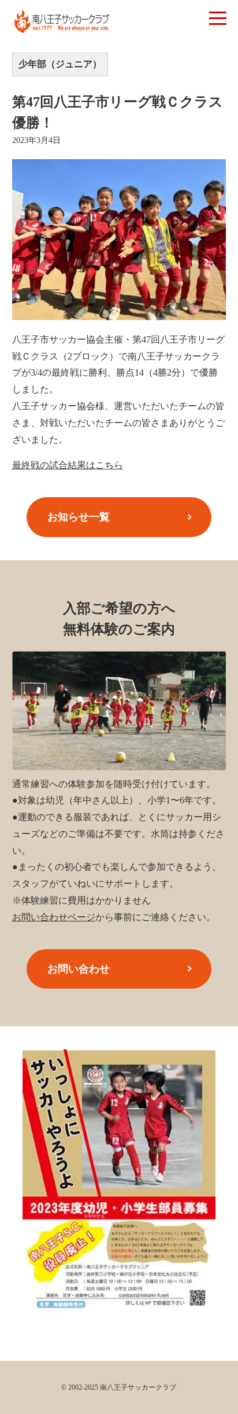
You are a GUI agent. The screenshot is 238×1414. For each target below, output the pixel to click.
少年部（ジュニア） (60, 64)
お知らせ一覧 (78, 517)
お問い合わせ (78, 969)
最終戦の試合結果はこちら (67, 465)
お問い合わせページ (53, 917)
